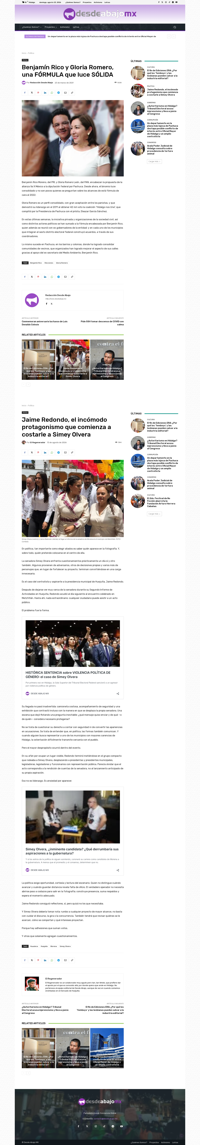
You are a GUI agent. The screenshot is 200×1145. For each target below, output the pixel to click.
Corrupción (152, 120)
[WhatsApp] (52, 93)
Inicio (24, 53)
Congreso (151, 142)
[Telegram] (173, 2)
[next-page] (28, 385)
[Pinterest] (38, 93)
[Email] (65, 93)
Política (31, 53)
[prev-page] (23, 385)
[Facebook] (159, 2)
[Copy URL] (72, 93)
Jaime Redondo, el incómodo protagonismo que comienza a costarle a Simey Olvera (73, 372)
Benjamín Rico (36, 263)
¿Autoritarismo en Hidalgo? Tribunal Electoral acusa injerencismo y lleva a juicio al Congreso (107, 372)
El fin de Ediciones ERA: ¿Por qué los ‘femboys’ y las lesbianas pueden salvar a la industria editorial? (38, 372)
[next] (174, 36)
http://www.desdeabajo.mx (55, 299)
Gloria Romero (62, 263)
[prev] (169, 36)
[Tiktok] (169, 2)
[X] (31, 93)
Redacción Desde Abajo (41, 83)
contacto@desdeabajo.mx (105, 1119)
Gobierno (106, 365)
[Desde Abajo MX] (100, 14)
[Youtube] (176, 2)
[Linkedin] (45, 93)
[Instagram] (166, 2)
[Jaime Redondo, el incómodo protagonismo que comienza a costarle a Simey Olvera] (73, 360)
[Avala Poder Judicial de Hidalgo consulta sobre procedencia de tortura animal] (138, 148)
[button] (174, 27)
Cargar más (153, 161)
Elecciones (49, 263)
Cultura (38, 365)
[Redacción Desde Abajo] (24, 83)
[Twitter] (162, 2)
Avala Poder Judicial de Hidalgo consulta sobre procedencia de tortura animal (86, 36)
